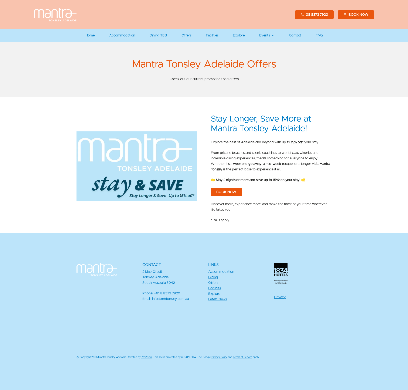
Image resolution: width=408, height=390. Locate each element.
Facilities (212, 35)
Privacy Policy (219, 357)
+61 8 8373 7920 (167, 293)
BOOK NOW (226, 192)
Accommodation (122, 35)
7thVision (146, 357)
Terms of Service (242, 357)
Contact (295, 35)
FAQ (319, 35)
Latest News (217, 299)
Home (90, 35)
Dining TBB (158, 35)
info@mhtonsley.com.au (170, 299)
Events (264, 35)
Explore (239, 35)
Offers (186, 35)
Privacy (280, 297)
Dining (213, 277)
